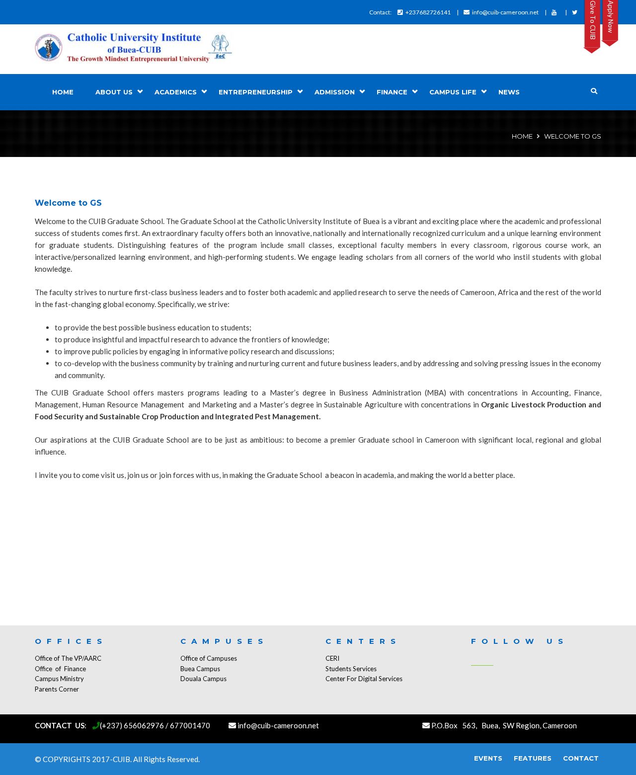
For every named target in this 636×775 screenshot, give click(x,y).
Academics (176, 92)
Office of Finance (60, 669)
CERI (332, 658)
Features (533, 758)
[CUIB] (134, 49)
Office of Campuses (208, 658)
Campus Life (453, 92)
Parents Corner (57, 689)
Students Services (351, 669)
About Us (114, 92)
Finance (392, 92)
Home (63, 92)
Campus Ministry (59, 679)
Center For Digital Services (363, 679)
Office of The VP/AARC (68, 658)
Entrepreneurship (256, 92)
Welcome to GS (68, 203)
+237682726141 (428, 12)
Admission (335, 92)
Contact (581, 758)
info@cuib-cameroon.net (505, 12)
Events (488, 758)
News (509, 92)
